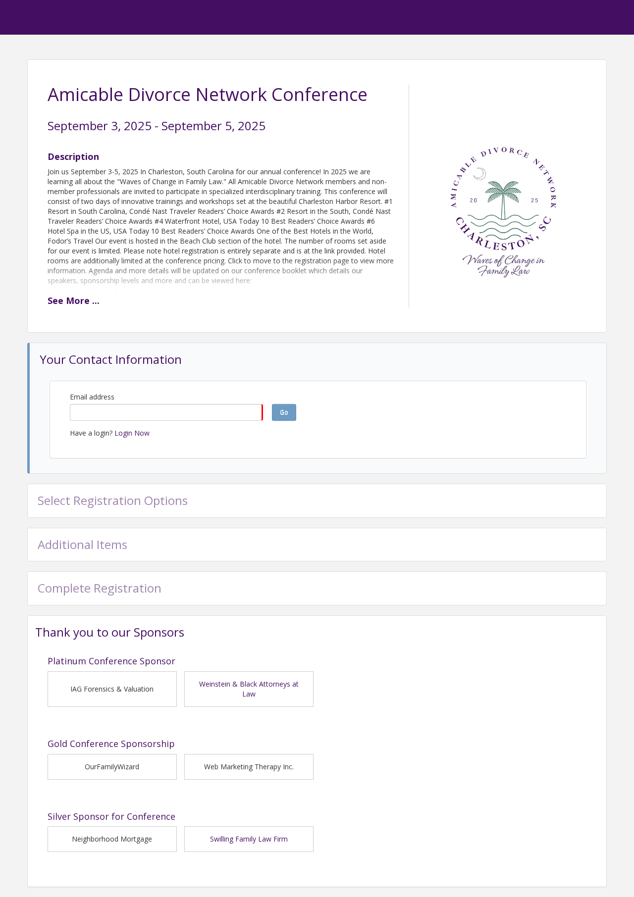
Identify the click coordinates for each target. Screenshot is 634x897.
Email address (92, 396)
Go (284, 412)
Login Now (132, 433)
